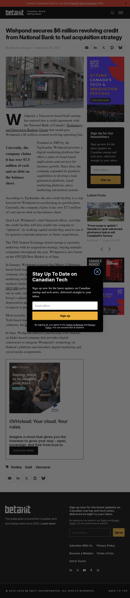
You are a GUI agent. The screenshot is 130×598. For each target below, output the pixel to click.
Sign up (65, 315)
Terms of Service (74, 325)
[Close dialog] (97, 272)
